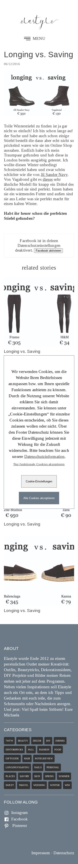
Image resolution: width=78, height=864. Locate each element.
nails (38, 767)
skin (37, 776)
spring (49, 776)
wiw (67, 785)
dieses (48, 179)
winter (55, 785)
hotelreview (44, 758)
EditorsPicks (14, 749)
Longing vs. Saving (38, 54)
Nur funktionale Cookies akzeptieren (39, 464)
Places (10, 776)
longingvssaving (17, 767)
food (57, 749)
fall (31, 749)
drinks (60, 740)
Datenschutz (64, 853)
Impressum (40, 853)
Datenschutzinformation (44, 456)
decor (37, 740)
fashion (44, 749)
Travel (23, 785)
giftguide (12, 758)
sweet (10, 785)
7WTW (9, 740)
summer (64, 776)
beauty (23, 740)
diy (48, 740)
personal (53, 767)
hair (27, 758)
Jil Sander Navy (54, 174)
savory (24, 776)
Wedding (39, 785)
